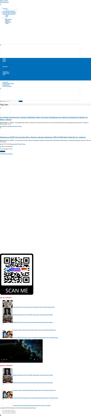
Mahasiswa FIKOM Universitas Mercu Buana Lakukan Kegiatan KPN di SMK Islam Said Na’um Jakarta (43, 137)
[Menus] (0, 3)
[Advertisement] (45, 34)
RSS (7, 23)
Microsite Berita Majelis (9, 410)
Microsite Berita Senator (9, 413)
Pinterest (8, 22)
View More (3, 151)
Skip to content (4, 0)
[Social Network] (3, 18)
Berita (1, 126)
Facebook (9, 19)
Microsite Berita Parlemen (9, 411)
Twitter (8, 20)
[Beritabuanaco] (4, 2)
